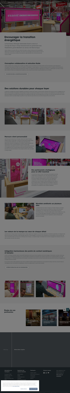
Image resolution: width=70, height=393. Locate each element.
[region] (20, 385)
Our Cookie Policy (16, 386)
